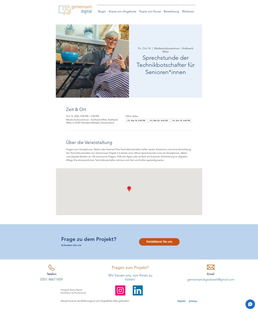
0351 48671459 (51, 279)
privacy (193, 301)
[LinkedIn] (138, 290)
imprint (181, 301)
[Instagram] (120, 290)
